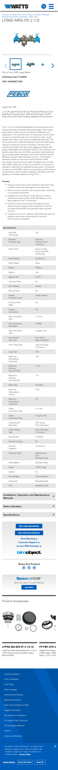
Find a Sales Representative (29, 526)
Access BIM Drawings (28, 546)
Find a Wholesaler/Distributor (29, 533)
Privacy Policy (25, 754)
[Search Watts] (43, 6)
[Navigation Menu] (51, 6)
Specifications (11, 514)
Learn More (29, 587)
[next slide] (50, 64)
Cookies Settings (9, 762)
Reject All (40, 762)
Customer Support (27, 542)
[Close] (55, 746)
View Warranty (28, 538)
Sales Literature (12, 506)
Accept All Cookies (25, 762)
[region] (29, 756)
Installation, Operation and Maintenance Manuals (26, 496)
